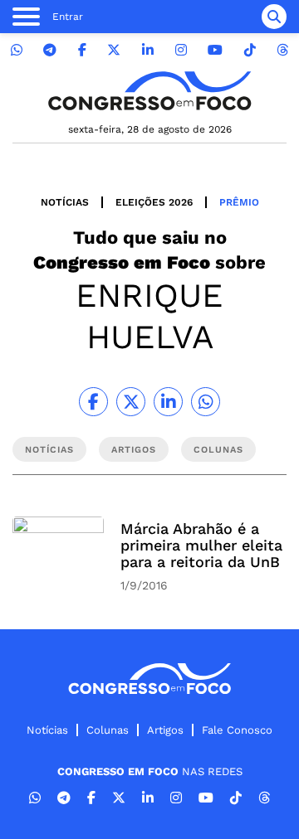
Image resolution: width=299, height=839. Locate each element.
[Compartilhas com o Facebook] (93, 401)
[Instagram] (181, 50)
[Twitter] (113, 50)
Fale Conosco (237, 730)
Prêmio (239, 202)
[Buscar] (274, 16)
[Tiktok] (250, 50)
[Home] (149, 90)
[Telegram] (49, 50)
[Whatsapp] (16, 50)
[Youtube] (215, 50)
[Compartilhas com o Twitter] (130, 401)
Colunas (107, 730)
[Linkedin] (148, 50)
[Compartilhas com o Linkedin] (168, 401)
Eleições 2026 (154, 202)
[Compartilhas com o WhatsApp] (205, 401)
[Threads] (282, 50)
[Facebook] (82, 50)
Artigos (165, 730)
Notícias (65, 202)
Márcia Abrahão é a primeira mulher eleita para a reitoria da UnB (201, 545)
